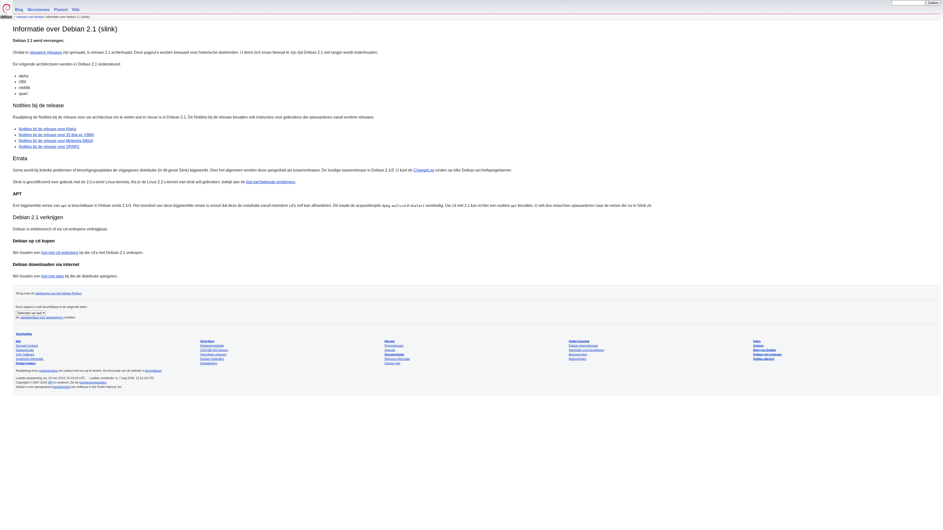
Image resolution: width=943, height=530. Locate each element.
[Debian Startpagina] (6, 10)
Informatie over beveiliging (586, 350)
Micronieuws (39, 10)
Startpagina (24, 334)
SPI (50, 382)
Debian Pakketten (212, 359)
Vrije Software (25, 354)
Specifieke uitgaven (213, 354)
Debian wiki (392, 363)
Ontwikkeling (208, 363)
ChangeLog (424, 170)
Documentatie (394, 354)
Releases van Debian (30, 17)
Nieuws (390, 341)
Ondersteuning (579, 341)
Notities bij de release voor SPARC (49, 147)
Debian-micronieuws (767, 354)
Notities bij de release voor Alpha (47, 129)
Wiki (76, 10)
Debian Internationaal (583, 345)
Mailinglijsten (577, 359)
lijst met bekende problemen (270, 182)
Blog (19, 10)
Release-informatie (397, 359)
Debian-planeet (763, 359)
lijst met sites (53, 276)
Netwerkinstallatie (212, 345)
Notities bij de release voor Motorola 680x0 (56, 141)
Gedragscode (25, 350)
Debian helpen (26, 363)
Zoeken (758, 345)
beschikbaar (153, 370)
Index (757, 341)
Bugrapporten (578, 354)
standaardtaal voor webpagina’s (41, 317)
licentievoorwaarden (93, 382)
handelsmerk (61, 387)
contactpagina (48, 370)
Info (18, 341)
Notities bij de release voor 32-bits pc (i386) (56, 135)
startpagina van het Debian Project (58, 293)
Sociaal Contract (27, 345)
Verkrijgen (207, 341)
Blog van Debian (764, 350)
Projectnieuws (394, 345)
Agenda (390, 350)
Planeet (61, 10)
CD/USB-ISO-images (214, 350)
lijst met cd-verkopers (60, 253)
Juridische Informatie (29, 359)
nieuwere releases (46, 52)
